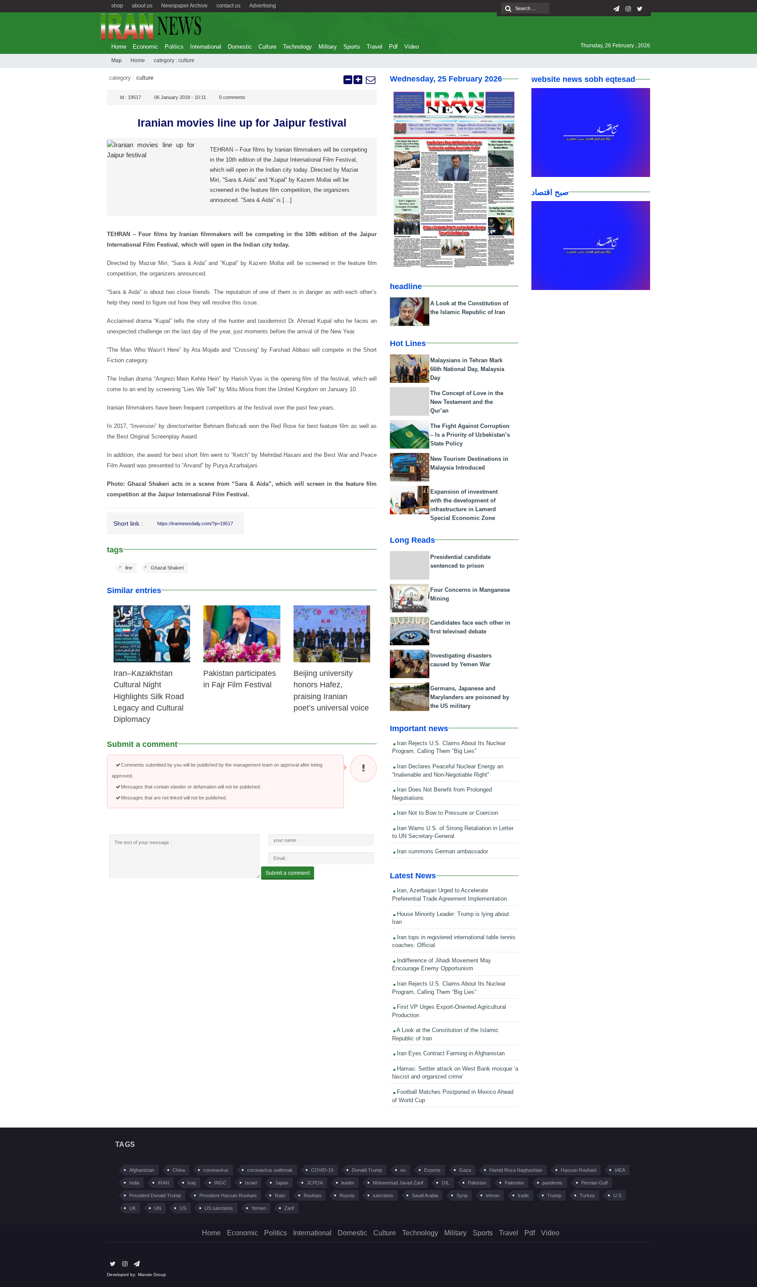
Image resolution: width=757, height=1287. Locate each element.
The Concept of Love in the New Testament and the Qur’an (466, 402)
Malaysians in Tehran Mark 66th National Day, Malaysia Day (467, 369)
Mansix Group (152, 1274)
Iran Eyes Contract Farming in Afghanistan (450, 1053)
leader (347, 1182)
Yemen (258, 1208)
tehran (492, 1195)
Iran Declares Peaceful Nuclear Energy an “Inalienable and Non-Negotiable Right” (447, 770)
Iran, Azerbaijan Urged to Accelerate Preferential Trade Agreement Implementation (449, 894)
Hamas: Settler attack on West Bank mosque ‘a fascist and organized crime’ (455, 1072)
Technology (297, 46)
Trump (554, 1195)
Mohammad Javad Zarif (398, 1182)
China (179, 1170)
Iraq (191, 1182)
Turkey (587, 1195)
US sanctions (219, 1208)
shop (117, 6)
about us (142, 6)
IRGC (220, 1182)
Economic (145, 46)
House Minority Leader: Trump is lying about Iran (450, 918)
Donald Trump (367, 1170)
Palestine (514, 1182)
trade (523, 1195)
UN (157, 1208)
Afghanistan (141, 1170)
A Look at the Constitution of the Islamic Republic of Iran (445, 1034)
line (128, 567)
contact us (228, 6)
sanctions (383, 1195)
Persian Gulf (594, 1182)
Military (327, 46)
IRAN (163, 1182)
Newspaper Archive (184, 6)
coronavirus (216, 1170)
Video (411, 46)
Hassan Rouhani (578, 1170)
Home (118, 46)
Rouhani (312, 1195)
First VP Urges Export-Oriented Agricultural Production (449, 1011)
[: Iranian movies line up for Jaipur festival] (370, 79)
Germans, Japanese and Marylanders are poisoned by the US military (469, 697)
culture (186, 60)
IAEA (620, 1170)
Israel (251, 1182)
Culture (267, 46)
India (134, 1182)
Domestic (240, 46)
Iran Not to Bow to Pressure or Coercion (446, 813)
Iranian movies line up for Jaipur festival (242, 123)
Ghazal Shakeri (167, 567)
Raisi (280, 1195)
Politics (174, 46)
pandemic (552, 1182)
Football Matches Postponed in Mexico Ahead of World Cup (452, 1096)
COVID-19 (322, 1170)
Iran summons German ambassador (441, 851)
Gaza (465, 1170)
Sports (351, 46)
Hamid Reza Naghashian (515, 1170)
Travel (374, 46)
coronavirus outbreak (270, 1170)
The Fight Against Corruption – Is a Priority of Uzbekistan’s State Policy (470, 435)
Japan (281, 1182)
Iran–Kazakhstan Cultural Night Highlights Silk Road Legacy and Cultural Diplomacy (148, 696)
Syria (461, 1195)
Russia (347, 1195)
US (183, 1208)
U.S (617, 1195)
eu (403, 1170)
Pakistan (477, 1182)
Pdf (393, 46)
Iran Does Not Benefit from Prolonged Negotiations (442, 793)
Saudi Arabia (425, 1195)
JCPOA (315, 1182)
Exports (432, 1170)
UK (132, 1208)
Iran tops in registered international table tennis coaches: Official (454, 941)
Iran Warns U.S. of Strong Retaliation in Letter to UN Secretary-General (452, 832)
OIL (445, 1182)
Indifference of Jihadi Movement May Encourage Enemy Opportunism (441, 964)
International (205, 46)
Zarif (289, 1208)
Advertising (262, 6)
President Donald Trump (155, 1195)
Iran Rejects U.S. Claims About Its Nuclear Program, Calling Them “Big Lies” (449, 747)
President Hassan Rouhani (227, 1195)
